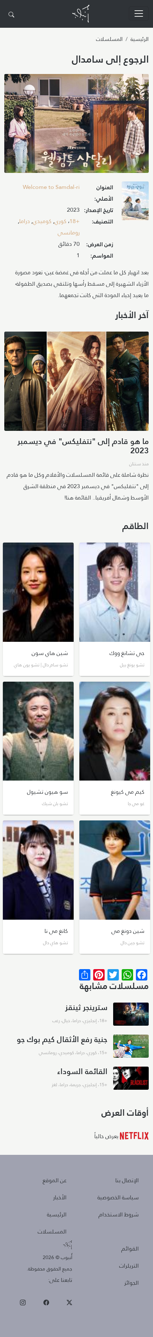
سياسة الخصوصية (118, 1197)
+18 (74, 221)
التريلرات (129, 1265)
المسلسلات (109, 39)
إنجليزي (90, 1020)
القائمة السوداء (82, 1071)
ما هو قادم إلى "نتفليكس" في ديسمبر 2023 (83, 446)
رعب (56, 1020)
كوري (60, 221)
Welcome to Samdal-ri (51, 186)
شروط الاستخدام (119, 1214)
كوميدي (42, 221)
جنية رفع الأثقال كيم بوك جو (62, 1039)
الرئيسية (140, 39)
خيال (66, 1020)
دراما (24, 221)
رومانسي (69, 232)
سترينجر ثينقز (86, 1007)
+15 (103, 1052)
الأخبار (60, 1197)
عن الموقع (55, 1180)
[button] (135, 203)
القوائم (130, 1248)
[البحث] (11, 15)
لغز (54, 1084)
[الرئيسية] (81, 14)
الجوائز (131, 1282)
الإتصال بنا (127, 1180)
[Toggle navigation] (139, 13)
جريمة (75, 1084)
